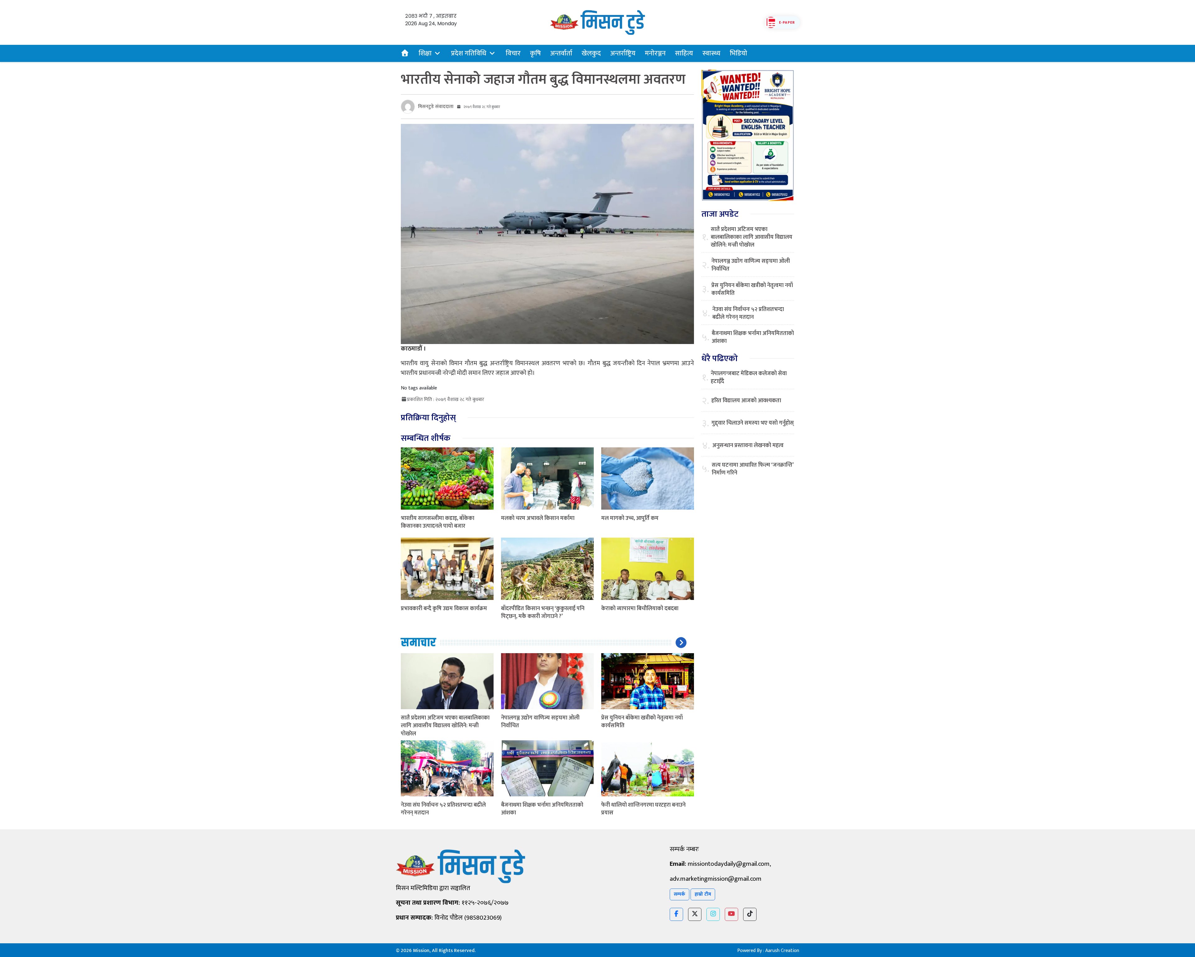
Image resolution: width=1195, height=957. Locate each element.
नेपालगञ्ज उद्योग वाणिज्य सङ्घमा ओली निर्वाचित (540, 721)
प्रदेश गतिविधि (468, 53)
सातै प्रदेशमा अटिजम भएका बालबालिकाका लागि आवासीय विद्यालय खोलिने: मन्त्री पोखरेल (445, 725)
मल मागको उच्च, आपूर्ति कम (629, 518)
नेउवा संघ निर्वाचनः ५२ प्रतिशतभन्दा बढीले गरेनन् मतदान (443, 809)
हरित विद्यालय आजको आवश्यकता (746, 401)
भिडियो (738, 53)
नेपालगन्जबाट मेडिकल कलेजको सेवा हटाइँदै (749, 377)
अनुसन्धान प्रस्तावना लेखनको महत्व (748, 446)
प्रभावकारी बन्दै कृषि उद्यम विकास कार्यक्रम (444, 608)
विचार (513, 53)
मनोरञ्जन (655, 53)
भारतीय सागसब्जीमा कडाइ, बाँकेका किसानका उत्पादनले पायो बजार (437, 522)
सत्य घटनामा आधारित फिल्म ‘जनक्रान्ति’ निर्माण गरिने (752, 469)
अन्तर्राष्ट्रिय (622, 53)
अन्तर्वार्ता (561, 53)
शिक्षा (425, 53)
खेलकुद (591, 53)
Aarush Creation (782, 950)
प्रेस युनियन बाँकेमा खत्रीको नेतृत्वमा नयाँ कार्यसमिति (642, 721)
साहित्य (684, 53)
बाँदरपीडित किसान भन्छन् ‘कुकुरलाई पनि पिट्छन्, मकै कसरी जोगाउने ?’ (542, 612)
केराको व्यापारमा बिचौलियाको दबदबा (639, 608)
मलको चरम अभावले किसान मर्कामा (537, 518)
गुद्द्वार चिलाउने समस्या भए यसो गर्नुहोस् (752, 423)
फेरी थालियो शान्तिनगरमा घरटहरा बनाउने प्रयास (643, 809)
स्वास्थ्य (711, 53)
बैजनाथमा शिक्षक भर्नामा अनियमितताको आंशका (542, 809)
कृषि (535, 53)
